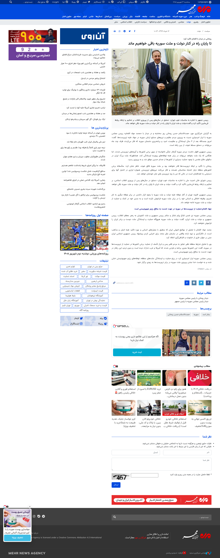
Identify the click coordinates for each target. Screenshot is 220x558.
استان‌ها (99, 16)
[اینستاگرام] (34, 516)
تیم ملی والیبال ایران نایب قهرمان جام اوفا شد (86, 142)
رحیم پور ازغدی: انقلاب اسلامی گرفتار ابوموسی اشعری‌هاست (86, 205)
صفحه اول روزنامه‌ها (97, 215)
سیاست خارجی (141, 22)
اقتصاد (137, 16)
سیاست (117, 16)
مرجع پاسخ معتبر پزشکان (95, 286)
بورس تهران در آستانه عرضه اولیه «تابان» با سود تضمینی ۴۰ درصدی (85, 134)
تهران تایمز (66, 305)
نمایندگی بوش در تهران (95, 300)
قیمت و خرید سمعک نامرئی (95, 305)
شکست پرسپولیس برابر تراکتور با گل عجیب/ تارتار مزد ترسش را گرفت (83, 196)
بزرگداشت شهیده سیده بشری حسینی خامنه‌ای (86, 189)
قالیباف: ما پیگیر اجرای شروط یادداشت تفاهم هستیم (83, 165)
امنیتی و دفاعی (170, 22)
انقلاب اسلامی (126, 22)
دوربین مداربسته (73, 281)
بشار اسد (206, 314)
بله (109, 2)
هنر (190, 16)
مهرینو (77, 305)
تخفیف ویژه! (17, 538)
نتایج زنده (55, 2)
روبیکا (74, 2)
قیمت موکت (100, 276)
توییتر (85, 2)
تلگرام (143, 2)
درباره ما (34, 533)
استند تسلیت (68, 276)
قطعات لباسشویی (72, 291)
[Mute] (170, 354)
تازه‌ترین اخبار (100, 49)
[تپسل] (114, 326)
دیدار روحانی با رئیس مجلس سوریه (193, 298)
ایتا (63, 2)
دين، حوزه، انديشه (180, 16)
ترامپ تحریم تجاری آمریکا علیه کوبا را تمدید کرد (86, 107)
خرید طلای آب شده (69, 271)
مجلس (181, 22)
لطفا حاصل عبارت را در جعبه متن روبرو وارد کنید (190, 474)
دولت (189, 22)
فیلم (85, 16)
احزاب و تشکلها (155, 22)
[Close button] (29, 506)
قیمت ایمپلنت (97, 291)
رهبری (196, 22)
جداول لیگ (42, 2)
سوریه (196, 314)
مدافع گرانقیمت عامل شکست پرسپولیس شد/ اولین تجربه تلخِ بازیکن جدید (83, 173)
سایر (116, 22)
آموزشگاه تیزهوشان (95, 295)
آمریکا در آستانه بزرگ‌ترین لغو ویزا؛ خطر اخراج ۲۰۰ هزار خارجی (83, 65)
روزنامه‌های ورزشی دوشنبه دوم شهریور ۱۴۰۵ (86, 254)
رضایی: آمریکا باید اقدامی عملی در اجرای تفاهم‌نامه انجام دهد (84, 182)
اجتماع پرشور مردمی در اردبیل (93, 78)
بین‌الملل (108, 16)
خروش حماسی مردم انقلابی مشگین (90, 84)
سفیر (83, 271)
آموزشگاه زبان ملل (70, 300)
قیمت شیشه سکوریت (98, 271)
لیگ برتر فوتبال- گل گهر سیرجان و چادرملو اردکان (85, 119)
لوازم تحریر (70, 266)
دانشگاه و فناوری (163, 16)
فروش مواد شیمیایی (71, 286)
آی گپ (119, 2)
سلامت (152, 16)
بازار (131, 16)
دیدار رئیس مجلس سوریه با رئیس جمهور (191, 301)
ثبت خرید (137, 352)
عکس (91, 16)
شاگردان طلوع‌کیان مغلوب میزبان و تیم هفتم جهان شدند (84, 158)
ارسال (116, 484)
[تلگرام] (43, 516)
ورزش (125, 16)
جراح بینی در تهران (94, 266)
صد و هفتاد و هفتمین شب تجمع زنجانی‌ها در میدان (83, 113)
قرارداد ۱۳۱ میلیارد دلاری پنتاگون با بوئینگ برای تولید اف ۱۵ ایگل (83, 91)
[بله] (39, 516)
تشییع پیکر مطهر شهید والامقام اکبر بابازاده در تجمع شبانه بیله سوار (84, 100)
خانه (208, 16)
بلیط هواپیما (71, 295)
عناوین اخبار (205, 22)
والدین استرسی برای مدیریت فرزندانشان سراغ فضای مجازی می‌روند (83, 56)
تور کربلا (84, 276)
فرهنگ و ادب (199, 16)
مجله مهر (77, 16)
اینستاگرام (98, 2)
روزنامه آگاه (84, 310)
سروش (131, 2)
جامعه (144, 16)
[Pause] (165, 354)
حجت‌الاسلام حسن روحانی (179, 314)
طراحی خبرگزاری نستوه (198, 553)
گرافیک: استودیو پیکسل (174, 553)
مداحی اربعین (97, 281)
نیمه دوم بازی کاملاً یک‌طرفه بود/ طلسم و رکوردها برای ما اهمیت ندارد (83, 149)
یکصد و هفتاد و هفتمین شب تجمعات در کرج (86, 72)
